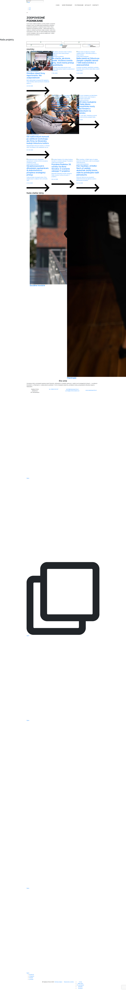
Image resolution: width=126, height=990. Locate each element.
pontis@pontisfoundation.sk (72, 390)
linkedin (31, 977)
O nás (57, 5)
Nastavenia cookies (69, 982)
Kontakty (96, 5)
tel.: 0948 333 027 (53, 389)
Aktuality (88, 5)
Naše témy (80, 983)
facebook (31, 974)
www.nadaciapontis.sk (91, 390)
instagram (31, 976)
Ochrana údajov (58, 982)
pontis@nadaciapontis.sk (72, 389)
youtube (31, 979)
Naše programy (67, 5)
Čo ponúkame (79, 5)
